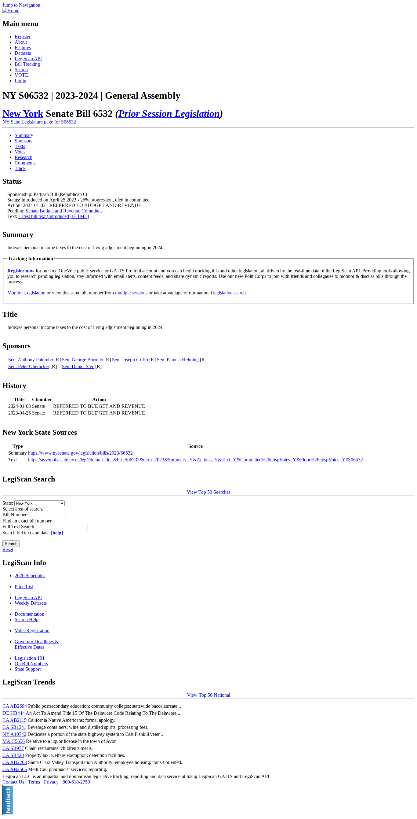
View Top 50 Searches (208, 492)
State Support (28, 669)
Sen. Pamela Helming (178, 359)
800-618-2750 (76, 781)
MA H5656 (13, 741)
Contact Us (13, 781)
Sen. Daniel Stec (78, 366)
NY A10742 (14, 734)
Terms (34, 781)
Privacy (51, 781)
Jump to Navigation (21, 5)
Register (23, 36)
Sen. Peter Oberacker (28, 366)
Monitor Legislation (26, 292)
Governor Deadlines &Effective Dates (37, 644)
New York (22, 113)
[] (57, 532)
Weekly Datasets (31, 603)
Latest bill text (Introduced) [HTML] (53, 216)
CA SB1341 (14, 727)
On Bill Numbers (31, 663)
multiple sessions (131, 292)
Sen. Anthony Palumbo (30, 359)
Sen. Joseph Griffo (130, 359)
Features (23, 47)
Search (21, 69)
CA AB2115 (14, 720)
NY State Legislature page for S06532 (39, 121)
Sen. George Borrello (82, 359)
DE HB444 (13, 713)
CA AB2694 (14, 706)
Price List (24, 586)
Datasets (23, 53)
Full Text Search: (19, 526)
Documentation (29, 614)
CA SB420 (13, 755)
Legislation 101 (30, 658)
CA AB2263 (14, 762)
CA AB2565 (14, 769)
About (21, 42)
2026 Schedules (30, 575)
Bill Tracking (27, 64)
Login (20, 80)
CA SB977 (13, 748)
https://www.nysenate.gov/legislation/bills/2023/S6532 (80, 453)
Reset (7, 549)
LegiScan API (28, 58)
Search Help (26, 619)
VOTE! (22, 75)
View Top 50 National (208, 695)
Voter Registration (32, 630)
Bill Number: (15, 514)
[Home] (10, 10)
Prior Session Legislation (169, 113)
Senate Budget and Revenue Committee (64, 210)
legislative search (229, 292)
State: (8, 503)
